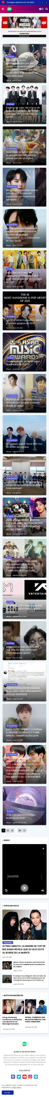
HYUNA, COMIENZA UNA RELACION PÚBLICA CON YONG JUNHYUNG (35, 1019)
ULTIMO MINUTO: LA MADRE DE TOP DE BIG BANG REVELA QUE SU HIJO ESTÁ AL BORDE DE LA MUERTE (23, 949)
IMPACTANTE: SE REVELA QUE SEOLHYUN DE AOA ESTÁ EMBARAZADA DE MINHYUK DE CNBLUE (29, 964)
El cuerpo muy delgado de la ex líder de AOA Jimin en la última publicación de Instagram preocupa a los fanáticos (29, 978)
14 (20, 830)
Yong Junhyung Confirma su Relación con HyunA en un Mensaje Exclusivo (12, 1020)
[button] (42, 2)
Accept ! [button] (7, 1092)
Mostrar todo (24, 36)
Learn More (16, 1087)
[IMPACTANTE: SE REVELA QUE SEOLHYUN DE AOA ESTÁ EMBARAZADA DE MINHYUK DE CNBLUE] (7, 965)
